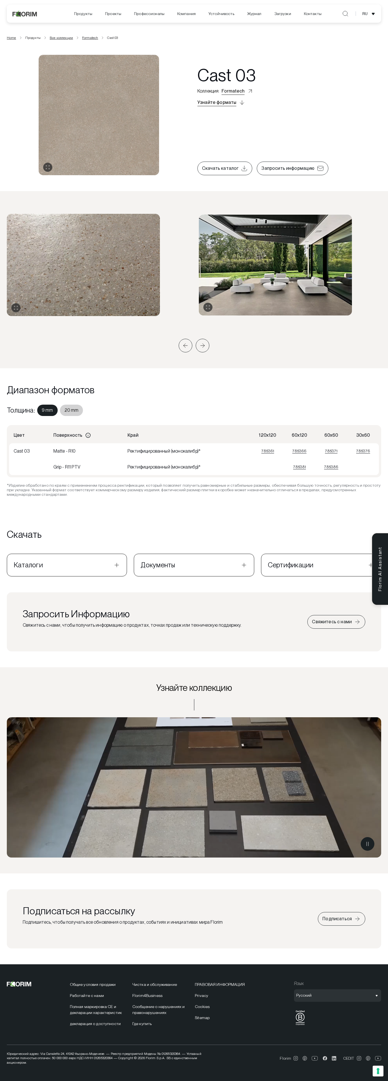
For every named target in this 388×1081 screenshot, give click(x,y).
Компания (186, 13)
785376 (363, 451)
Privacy (201, 995)
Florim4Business (147, 995)
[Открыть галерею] (47, 167)
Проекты (113, 13)
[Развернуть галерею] (15, 307)
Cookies (202, 1006)
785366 (299, 451)
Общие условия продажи (93, 984)
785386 (331, 467)
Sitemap (202, 1017)
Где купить (142, 1023)
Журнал (254, 13)
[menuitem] (83, 14)
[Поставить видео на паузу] (367, 844)
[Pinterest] (305, 1058)
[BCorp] (300, 1025)
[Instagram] (295, 1058)
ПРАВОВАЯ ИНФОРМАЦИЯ (220, 984)
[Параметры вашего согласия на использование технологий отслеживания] (378, 1071)
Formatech (90, 38)
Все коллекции (61, 38)
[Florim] (25, 13)
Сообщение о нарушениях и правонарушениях (158, 1009)
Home (11, 38)
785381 (299, 467)
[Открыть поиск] (345, 13)
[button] (185, 345)
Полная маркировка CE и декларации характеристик (96, 1009)
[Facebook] (325, 1058)
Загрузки (282, 13)
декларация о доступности (95, 1023)
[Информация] (88, 435)
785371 (331, 451)
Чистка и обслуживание (154, 984)
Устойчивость (221, 13)
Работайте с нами (87, 995)
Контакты (313, 13)
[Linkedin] (334, 1058)
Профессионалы (149, 13)
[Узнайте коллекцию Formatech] (194, 787)
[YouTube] (315, 1058)
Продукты (83, 13)
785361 (267, 451)
